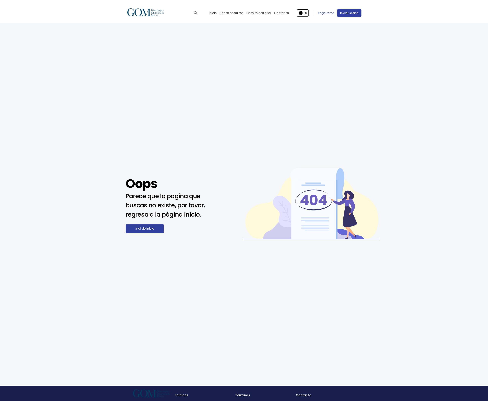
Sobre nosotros (231, 13)
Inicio (213, 13)
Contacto (281, 13)
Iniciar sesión (349, 13)
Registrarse (326, 13)
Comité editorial (258, 13)
